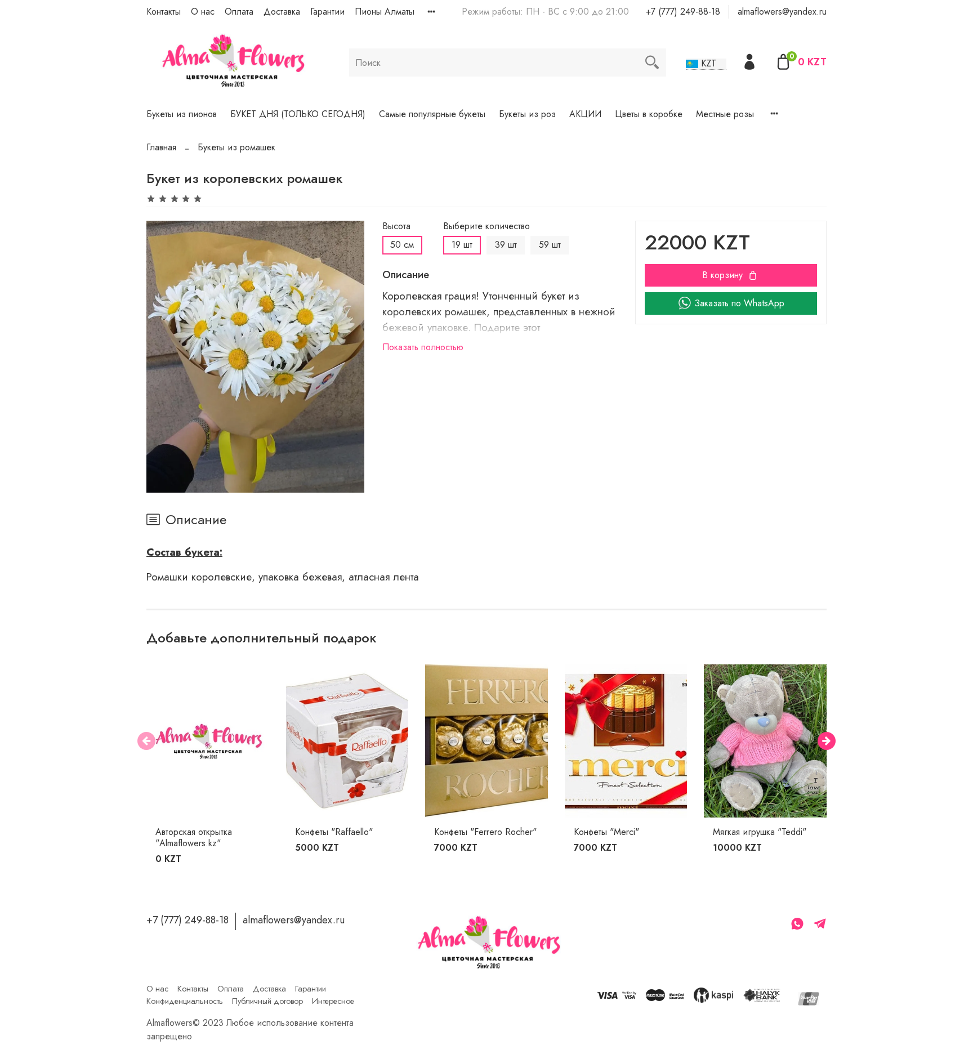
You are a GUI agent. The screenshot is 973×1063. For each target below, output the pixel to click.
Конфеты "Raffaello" (334, 831)
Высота (396, 226)
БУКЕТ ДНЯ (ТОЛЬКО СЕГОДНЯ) (297, 114)
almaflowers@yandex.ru (782, 11)
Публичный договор (267, 1001)
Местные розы (725, 114)
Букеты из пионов (181, 114)
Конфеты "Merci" (606, 831)
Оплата (239, 11)
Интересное (333, 1001)
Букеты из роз (527, 114)
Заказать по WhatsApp (739, 303)
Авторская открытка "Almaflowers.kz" (193, 837)
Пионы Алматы (384, 11)
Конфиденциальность (184, 1001)
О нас (203, 11)
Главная (161, 147)
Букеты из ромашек (236, 147)
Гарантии (327, 11)
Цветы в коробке (648, 114)
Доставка (282, 11)
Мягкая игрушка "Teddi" (759, 831)
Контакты (163, 11)
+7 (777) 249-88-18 (683, 11)
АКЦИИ (585, 114)
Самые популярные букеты (432, 114)
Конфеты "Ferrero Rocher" (485, 831)
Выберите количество (486, 226)
